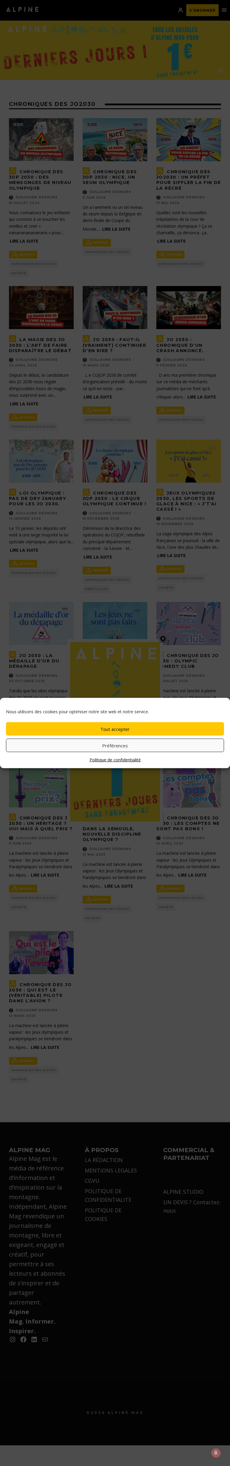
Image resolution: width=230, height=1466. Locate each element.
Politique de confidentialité (115, 760)
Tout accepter (115, 729)
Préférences (115, 745)
